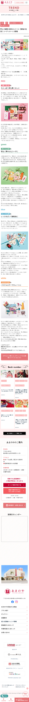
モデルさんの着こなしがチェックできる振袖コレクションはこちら (14, 356)
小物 (2, 23)
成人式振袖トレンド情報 (16, 23)
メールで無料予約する (14, 485)
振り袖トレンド (5, 25)
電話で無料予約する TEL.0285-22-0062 (14, 490)
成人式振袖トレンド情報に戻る (14, 433)
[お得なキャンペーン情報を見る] (25, 694)
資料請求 (11, 700)
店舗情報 (3, 700)
